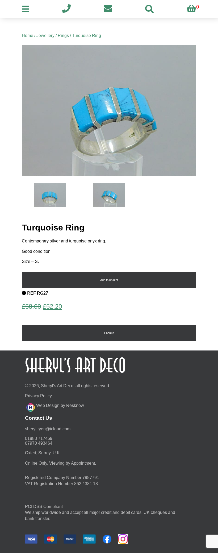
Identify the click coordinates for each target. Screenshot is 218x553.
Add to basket (109, 280)
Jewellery (45, 35)
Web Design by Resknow (60, 405)
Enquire (109, 333)
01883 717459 (38, 438)
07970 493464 (38, 443)
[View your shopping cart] (191, 9)
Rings (63, 35)
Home (27, 35)
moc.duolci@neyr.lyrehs (47, 429)
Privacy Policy (38, 396)
